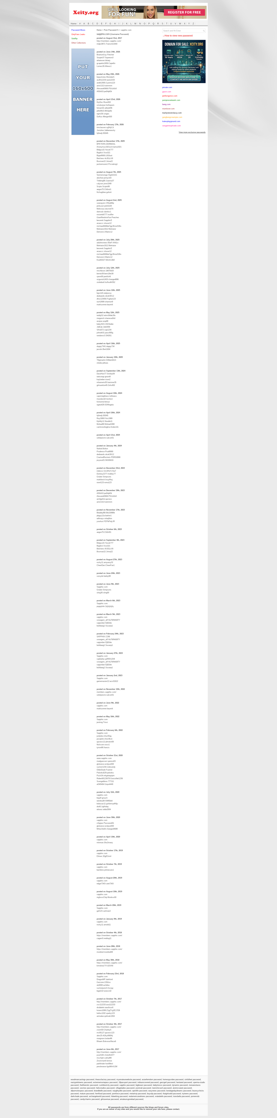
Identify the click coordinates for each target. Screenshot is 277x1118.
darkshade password (79, 1096)
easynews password (156, 1091)
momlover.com (168, 109)
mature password (87, 1094)
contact (176, 1109)
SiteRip (74, 38)
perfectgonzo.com (169, 96)
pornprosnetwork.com (171, 100)
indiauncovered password (148, 1082)
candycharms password (90, 1099)
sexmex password (87, 1088)
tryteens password (189, 1094)
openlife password (139, 1091)
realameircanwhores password (141, 1096)
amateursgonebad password (131, 1099)
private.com (167, 87)
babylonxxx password (162, 1085)
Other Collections (78, 43)
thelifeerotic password (89, 1085)
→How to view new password (177, 35)
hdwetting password (119, 1096)
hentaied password (184, 1082)
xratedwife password (163, 1096)
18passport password (127, 1082)
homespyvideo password (173, 1079)
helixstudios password (105, 1088)
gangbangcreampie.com (172, 117)
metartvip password (138, 1094)
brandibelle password (102, 1091)
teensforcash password (162, 1088)
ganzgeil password (167, 1082)
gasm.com (166, 92)
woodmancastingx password (82, 1079)
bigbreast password (144, 1085)
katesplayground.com (171, 121)
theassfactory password (105, 1079)
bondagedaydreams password (178, 1091)
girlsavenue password (110, 1099)
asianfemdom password (152, 1079)
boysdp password (154, 1094)
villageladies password (125, 1088)
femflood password (103, 1094)
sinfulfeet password (193, 1079)
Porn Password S (111, 30)
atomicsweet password (182, 1088)
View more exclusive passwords (192, 132)
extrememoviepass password (105, 1082)
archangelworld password (99, 1096)
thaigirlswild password (172, 1094)
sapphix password (126, 1085)
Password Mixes (78, 30)
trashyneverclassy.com (172, 113)
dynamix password (180, 1085)
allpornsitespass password (82, 1091)
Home (73, 23)
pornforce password (120, 1094)
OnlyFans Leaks (78, 34)
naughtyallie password (122, 1091)
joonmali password (143, 1088)
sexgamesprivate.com (171, 126)
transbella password (181, 1096)
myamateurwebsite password (128, 1079)
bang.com (166, 104)
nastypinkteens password (81, 1082)
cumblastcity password (108, 1085)
